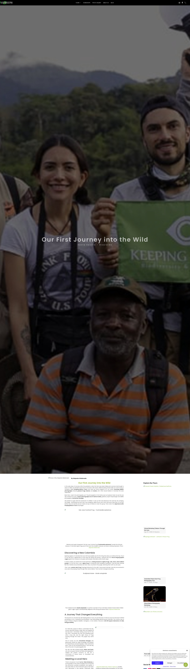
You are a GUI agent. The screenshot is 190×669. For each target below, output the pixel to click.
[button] (187, 650)
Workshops (86, 2)
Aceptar (157, 663)
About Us (106, 2)
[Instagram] (179, 2)
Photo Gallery (96, 2)
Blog (112, 2)
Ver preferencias (182, 663)
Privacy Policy (173, 666)
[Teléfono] (185, 3)
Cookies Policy (166, 666)
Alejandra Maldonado (94, 547)
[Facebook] (182, 3)
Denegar (169, 663)
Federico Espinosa (112, 667)
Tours (77, 2)
